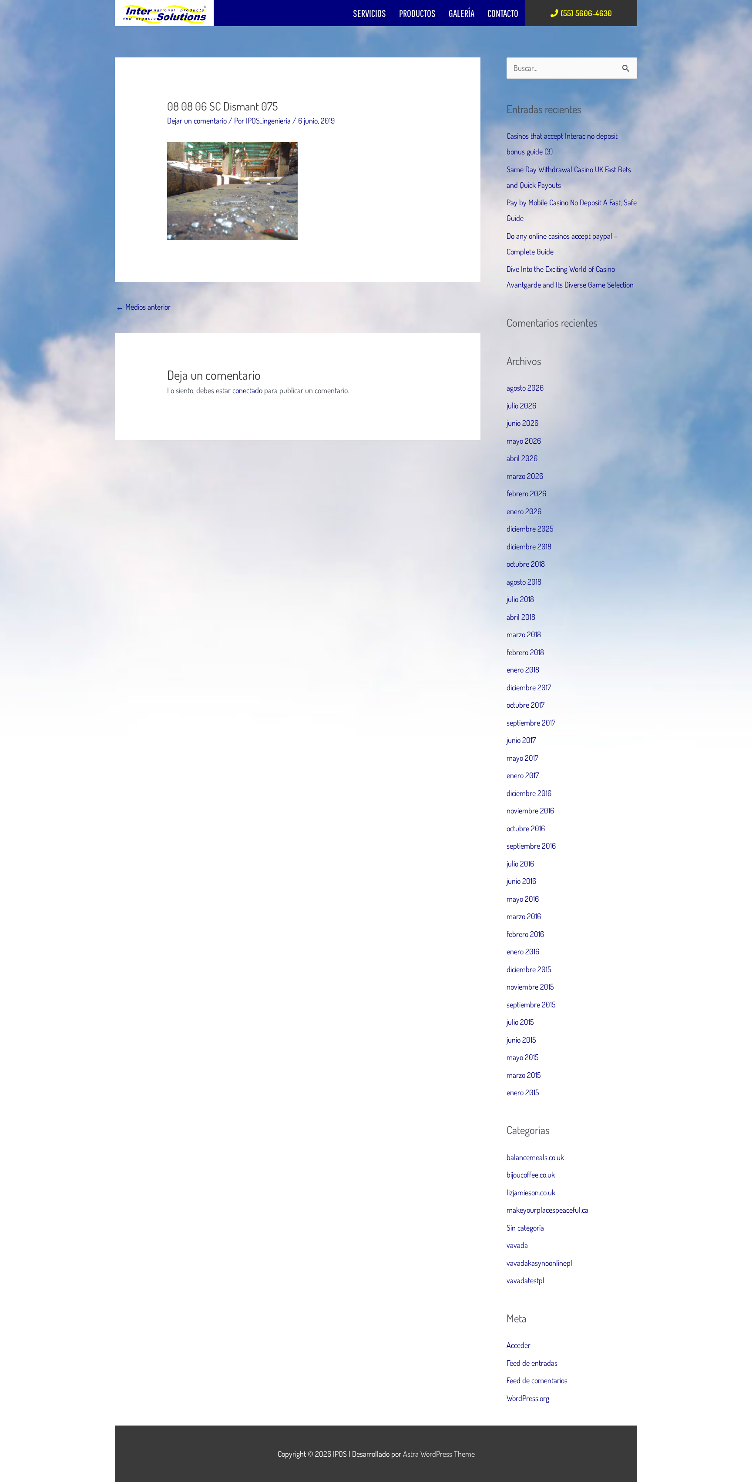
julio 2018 (520, 599)
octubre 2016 (526, 828)
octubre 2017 (525, 704)
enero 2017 (523, 775)
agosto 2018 (524, 581)
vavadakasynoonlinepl (539, 1263)
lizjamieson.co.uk (531, 1192)
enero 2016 (523, 951)
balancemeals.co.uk (535, 1157)
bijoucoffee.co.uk (531, 1174)
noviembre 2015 (530, 986)
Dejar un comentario (197, 120)
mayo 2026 (524, 440)
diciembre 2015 (529, 969)
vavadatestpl (525, 1280)
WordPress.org (528, 1398)
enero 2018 (523, 669)
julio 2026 (521, 405)
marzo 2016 (524, 916)
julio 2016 (520, 863)
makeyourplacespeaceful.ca (547, 1209)
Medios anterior (143, 306)
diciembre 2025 (530, 528)
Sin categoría (525, 1227)
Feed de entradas (532, 1363)
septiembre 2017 (531, 722)
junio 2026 (522, 423)
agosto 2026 (525, 387)
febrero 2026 (526, 493)
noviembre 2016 (530, 810)
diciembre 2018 (529, 546)
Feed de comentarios (537, 1380)
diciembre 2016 (529, 793)
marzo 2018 (524, 634)
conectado (247, 390)
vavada (517, 1245)
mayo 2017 (522, 758)
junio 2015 (521, 1039)
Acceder (518, 1345)
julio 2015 (520, 1022)
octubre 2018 (526, 564)
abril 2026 (522, 458)
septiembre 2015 (531, 1004)
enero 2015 (523, 1092)
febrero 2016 (525, 934)
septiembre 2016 (531, 845)
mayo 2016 (523, 898)
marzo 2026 (525, 476)
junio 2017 (521, 740)
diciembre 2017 (529, 687)
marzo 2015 (524, 1075)
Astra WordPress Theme (439, 1454)
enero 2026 (524, 511)
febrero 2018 (525, 652)
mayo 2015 (523, 1057)
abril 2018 (521, 617)
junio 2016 (521, 881)
